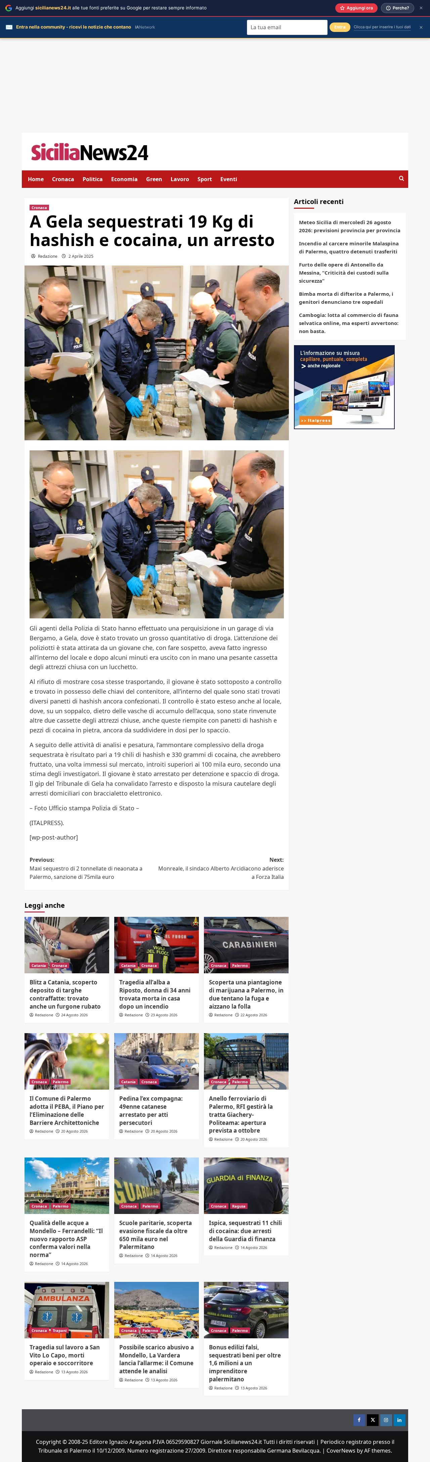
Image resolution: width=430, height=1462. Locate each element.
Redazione (47, 256)
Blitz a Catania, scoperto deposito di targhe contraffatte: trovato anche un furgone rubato (65, 994)
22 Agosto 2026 (254, 1014)
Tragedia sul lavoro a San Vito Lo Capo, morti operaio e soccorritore (65, 1355)
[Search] (401, 179)
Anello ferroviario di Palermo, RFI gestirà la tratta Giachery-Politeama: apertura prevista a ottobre (241, 1114)
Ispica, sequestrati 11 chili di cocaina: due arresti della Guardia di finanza (245, 1231)
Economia (124, 179)
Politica (93, 179)
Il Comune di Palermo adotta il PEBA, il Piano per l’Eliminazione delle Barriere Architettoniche (67, 1110)
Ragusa (239, 1206)
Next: (221, 868)
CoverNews (341, 1450)
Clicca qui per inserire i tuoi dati (382, 27)
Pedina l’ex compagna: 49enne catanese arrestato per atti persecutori (151, 1110)
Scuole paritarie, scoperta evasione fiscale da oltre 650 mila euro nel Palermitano (155, 1235)
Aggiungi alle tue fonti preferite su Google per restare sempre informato (111, 7)
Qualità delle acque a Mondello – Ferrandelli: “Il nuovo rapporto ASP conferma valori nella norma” (66, 1239)
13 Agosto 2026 (74, 1371)
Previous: (86, 868)
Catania (39, 965)
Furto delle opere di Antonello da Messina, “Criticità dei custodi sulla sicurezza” (344, 272)
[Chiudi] (421, 7)
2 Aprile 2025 (81, 256)
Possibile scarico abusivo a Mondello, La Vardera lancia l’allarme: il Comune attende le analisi (156, 1359)
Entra (340, 27)
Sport (205, 179)
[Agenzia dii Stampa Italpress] (344, 386)
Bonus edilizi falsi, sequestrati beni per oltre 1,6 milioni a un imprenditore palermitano (245, 1363)
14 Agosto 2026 (74, 1263)
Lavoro (180, 179)
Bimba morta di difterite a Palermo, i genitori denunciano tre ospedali (346, 297)
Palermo (240, 965)
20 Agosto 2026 (74, 1131)
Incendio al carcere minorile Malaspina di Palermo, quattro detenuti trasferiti (349, 247)
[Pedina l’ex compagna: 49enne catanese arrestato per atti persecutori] (156, 1061)
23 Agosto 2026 (164, 1014)
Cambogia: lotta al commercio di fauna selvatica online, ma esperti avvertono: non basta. (348, 323)
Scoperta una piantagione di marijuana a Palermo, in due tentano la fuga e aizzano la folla (246, 994)
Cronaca (63, 179)
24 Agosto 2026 (74, 1014)
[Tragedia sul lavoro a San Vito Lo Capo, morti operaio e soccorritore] (67, 1310)
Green (154, 179)
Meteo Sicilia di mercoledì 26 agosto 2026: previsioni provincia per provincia (349, 226)
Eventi (228, 179)
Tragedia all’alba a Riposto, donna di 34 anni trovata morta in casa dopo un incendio (154, 994)
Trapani (60, 1330)
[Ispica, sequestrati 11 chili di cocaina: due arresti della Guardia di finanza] (246, 1186)
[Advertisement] (215, 86)
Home (36, 179)
